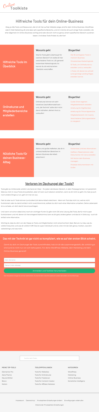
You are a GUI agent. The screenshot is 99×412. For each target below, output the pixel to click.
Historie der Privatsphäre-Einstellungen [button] (49, 405)
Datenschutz (30, 400)
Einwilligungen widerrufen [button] (73, 400)
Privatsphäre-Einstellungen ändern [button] (49, 400)
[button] (95, 6)
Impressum (20, 400)
